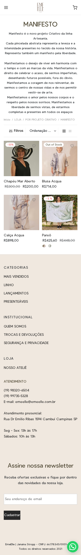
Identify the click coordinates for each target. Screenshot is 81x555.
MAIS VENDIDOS (16, 276)
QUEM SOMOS (15, 326)
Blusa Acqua (51, 181)
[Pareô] (59, 212)
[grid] (64, 131)
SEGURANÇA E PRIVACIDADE (26, 343)
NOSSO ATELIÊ (15, 368)
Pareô (46, 235)
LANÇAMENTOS (16, 293)
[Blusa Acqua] (59, 158)
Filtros (18, 131)
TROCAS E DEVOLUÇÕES (24, 335)
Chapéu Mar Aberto (19, 181)
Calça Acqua (14, 235)
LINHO (9, 285)
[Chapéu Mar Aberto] (21, 158)
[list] (70, 131)
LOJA (18, 119)
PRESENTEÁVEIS (16, 301)
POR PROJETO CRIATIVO (41, 119)
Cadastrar (12, 515)
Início (7, 119)
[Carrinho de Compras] (75, 7)
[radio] (44, 246)
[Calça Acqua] (21, 212)
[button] (72, 546)
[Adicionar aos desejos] (34, 147)
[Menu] (6, 7)
